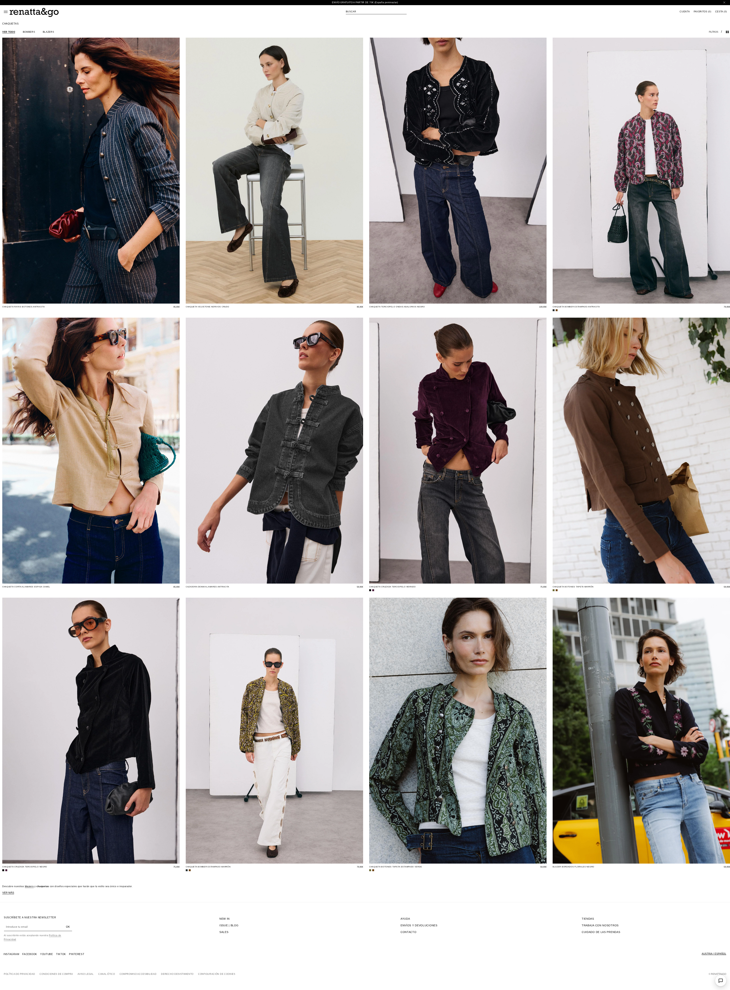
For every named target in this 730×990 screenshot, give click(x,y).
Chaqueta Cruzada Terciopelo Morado (392, 587)
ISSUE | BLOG (228, 925)
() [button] (702, 11)
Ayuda (405, 918)
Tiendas (588, 918)
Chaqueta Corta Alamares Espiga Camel (26, 587)
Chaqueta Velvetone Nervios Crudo (207, 307)
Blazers (48, 32)
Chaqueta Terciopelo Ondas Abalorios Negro (397, 307)
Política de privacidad (19, 974)
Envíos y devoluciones (419, 925)
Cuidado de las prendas (601, 932)
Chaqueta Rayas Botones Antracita (23, 307)
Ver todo (8, 32)
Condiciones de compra (56, 974)
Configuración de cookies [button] (216, 974)
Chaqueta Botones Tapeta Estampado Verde (395, 867)
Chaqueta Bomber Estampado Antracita (576, 307)
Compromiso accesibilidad (138, 974)
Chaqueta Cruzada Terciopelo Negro (24, 867)
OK (68, 926)
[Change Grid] (727, 32)
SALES (224, 932)
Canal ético (106, 974)
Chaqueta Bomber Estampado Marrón (208, 867)
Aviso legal (86, 974)
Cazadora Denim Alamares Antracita (207, 587)
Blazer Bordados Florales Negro (573, 867)
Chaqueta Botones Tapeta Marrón (573, 587)
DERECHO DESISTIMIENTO (177, 974)
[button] (376, 11)
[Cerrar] (724, 2)
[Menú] (6, 12)
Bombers (29, 32)
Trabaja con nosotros (600, 925)
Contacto (409, 932)
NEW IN (224, 918)
